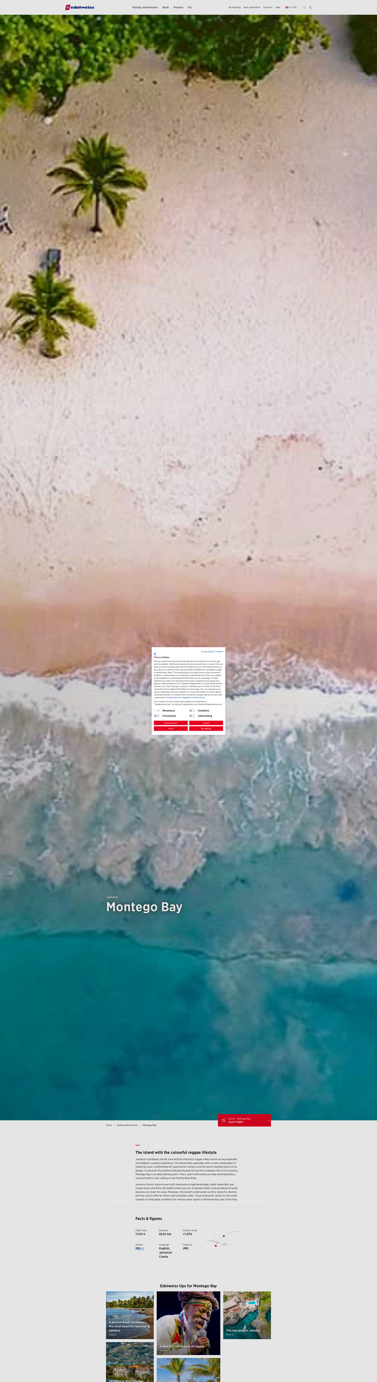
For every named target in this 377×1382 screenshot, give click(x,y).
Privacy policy (207, 651)
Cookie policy (199, 697)
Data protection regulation (179, 697)
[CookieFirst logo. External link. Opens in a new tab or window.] (155, 654)
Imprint (219, 651)
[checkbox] (192, 710)
